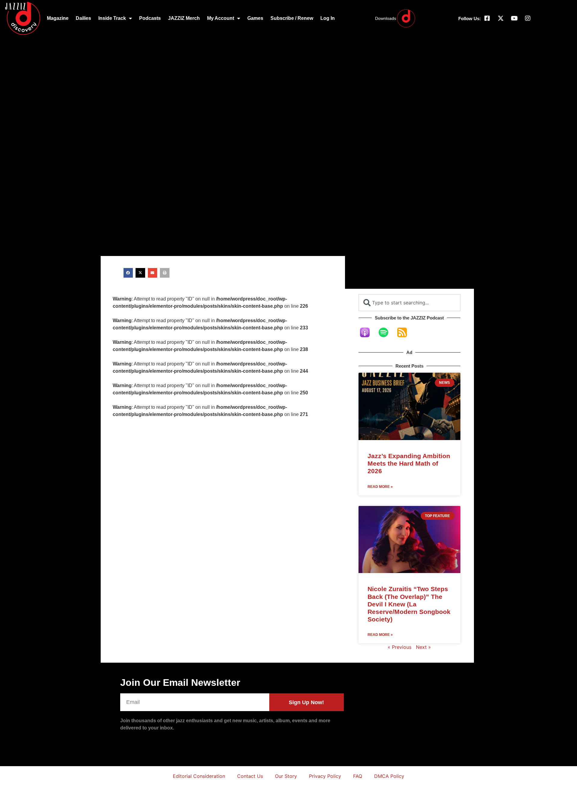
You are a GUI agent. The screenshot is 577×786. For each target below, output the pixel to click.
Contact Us (250, 776)
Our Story (286, 776)
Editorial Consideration (199, 776)
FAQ (357, 776)
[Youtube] (514, 18)
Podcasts (150, 18)
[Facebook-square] (487, 18)
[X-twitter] (501, 18)
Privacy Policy (325, 776)
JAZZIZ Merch (184, 18)
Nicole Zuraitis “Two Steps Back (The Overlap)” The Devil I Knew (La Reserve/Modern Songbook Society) (409, 604)
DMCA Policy (389, 776)
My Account (220, 18)
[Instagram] (528, 18)
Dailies (83, 18)
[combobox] (409, 302)
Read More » (380, 487)
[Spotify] (386, 332)
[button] (128, 273)
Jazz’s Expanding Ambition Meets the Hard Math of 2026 (409, 463)
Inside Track (112, 18)
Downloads (385, 18)
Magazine (58, 18)
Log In (327, 18)
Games (255, 18)
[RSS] (405, 332)
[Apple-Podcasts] (368, 332)
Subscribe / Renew (291, 18)
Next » (423, 647)
